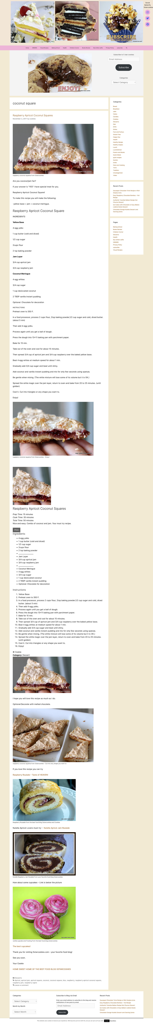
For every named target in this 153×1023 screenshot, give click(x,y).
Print (16, 530)
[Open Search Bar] (126, 47)
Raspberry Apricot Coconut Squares (33, 115)
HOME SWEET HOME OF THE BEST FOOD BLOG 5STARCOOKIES (42, 969)
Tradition (116, 170)
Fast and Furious (118, 132)
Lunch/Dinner (117, 150)
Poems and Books (119, 152)
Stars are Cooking (119, 165)
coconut (46, 980)
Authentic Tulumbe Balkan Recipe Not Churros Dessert (117, 1005)
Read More (113, 1020)
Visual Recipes (44, 48)
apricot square (36, 980)
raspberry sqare (31, 983)
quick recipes (117, 157)
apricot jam (25, 980)
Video (115, 175)
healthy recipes (118, 145)
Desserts (18, 978)
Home (27, 48)
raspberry (70, 980)
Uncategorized (118, 173)
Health (65, 48)
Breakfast (116, 109)
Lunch (115, 147)
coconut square (56, 980)
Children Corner (74, 48)
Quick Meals (117, 155)
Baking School (56, 48)
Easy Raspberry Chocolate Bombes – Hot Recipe (115, 1003)
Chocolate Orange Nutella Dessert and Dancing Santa (117, 1012)
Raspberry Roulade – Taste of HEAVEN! (30, 775)
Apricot (17, 980)
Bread (115, 106)
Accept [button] (107, 1020)
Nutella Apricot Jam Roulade (57, 828)
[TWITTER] (147, 18)
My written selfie (98, 48)
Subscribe (124, 67)
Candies (115, 116)
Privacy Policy (110, 48)
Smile (115, 162)
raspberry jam (18, 983)
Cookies (115, 119)
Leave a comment (21, 985)
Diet (114, 124)
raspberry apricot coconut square (88, 980)
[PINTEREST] (147, 24)
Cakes (115, 114)
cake (114, 111)
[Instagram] (147, 12)
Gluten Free (117, 134)
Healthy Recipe (118, 142)
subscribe (120, 48)
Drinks (115, 129)
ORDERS (34, 48)
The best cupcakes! (22, 946)
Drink (114, 127)
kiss (64, 980)
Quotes (115, 160)
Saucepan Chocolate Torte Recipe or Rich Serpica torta (117, 1000)
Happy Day (116, 137)
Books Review (86, 48)
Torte (115, 167)
